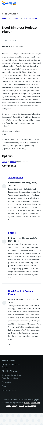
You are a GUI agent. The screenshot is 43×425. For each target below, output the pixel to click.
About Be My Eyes (9, 371)
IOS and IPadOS (30, 18)
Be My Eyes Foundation (12, 364)
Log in (4, 162)
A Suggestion (15, 177)
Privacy (14, 405)
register (13, 162)
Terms (8, 405)
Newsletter (6, 382)
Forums (15, 18)
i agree (12, 233)
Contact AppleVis (9, 390)
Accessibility (35, 402)
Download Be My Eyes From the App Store (11, 376)
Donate (5, 367)
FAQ (4, 386)
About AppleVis (8, 360)
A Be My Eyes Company (28, 405)
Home (4, 18)
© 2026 (27, 402)
